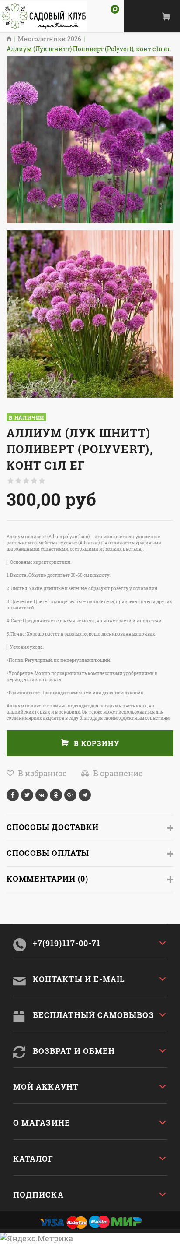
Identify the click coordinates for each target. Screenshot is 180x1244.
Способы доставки (53, 827)
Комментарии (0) (47, 878)
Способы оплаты (48, 853)
